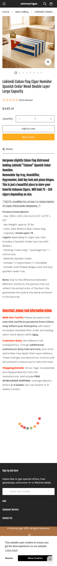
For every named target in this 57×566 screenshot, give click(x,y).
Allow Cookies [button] (35, 558)
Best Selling (22, 11)
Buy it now (28, 137)
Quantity (7, 118)
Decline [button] (9, 558)
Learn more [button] (11, 550)
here (35, 334)
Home (5, 11)
